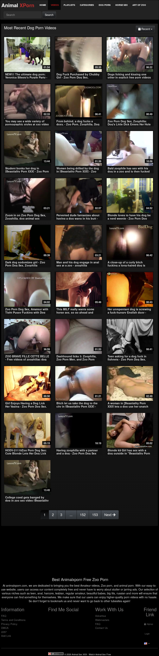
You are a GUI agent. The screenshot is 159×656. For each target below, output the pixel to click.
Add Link (6, 636)
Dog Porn (105, 4)
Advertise (100, 616)
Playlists (69, 4)
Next (108, 514)
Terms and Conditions (13, 620)
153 (95, 514)
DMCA (5, 628)
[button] (146, 643)
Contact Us (101, 628)
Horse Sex (121, 4)
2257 (4, 632)
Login (147, 633)
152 (83, 514)
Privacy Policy (9, 624)
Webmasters (102, 620)
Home (43, 4)
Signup (149, 623)
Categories (87, 4)
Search (49, 15)
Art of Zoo (139, 4)
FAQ (3, 616)
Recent (148, 29)
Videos (55, 4)
